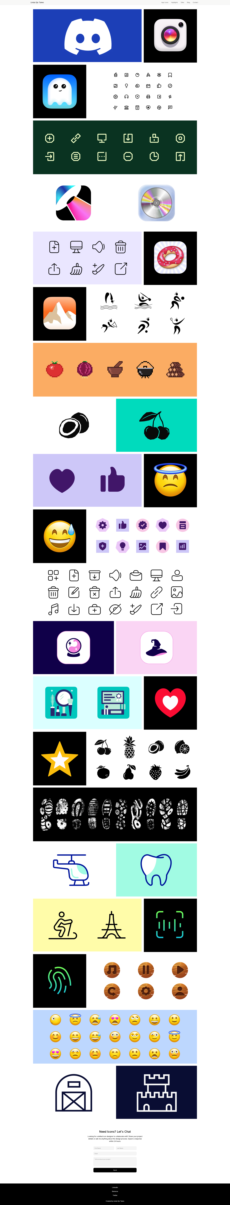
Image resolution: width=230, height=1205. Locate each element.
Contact (195, 2)
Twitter (115, 1195)
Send (115, 1170)
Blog (188, 2)
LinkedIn (115, 1187)
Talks (182, 2)
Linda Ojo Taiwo (37, 2)
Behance (115, 1191)
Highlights (174, 2)
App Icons (164, 2)
